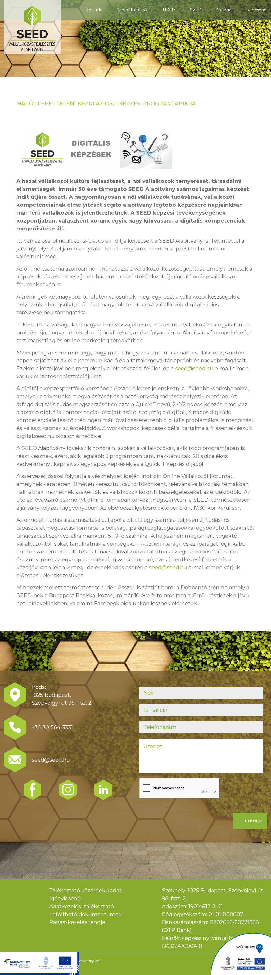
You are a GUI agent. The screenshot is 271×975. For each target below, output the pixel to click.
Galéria (223, 9)
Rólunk (93, 9)
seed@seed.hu (194, 368)
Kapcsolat (256, 9)
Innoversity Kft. (88, 961)
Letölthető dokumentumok (85, 914)
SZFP (195, 9)
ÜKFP (169, 9)
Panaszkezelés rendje (77, 922)
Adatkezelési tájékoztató (81, 906)
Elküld (253, 820)
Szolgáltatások (132, 9)
